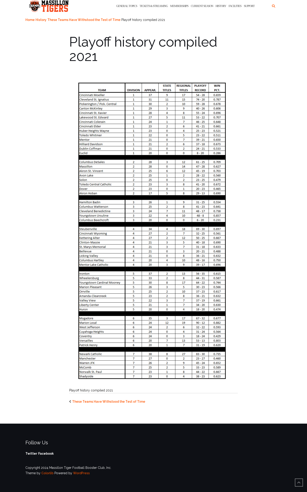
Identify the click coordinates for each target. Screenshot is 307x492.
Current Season (202, 6)
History (221, 6)
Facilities (235, 6)
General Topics (126, 6)
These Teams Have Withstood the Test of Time (83, 20)
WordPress (81, 473)
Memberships (179, 6)
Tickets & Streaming (154, 6)
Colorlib (47, 473)
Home (30, 20)
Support (249, 6)
